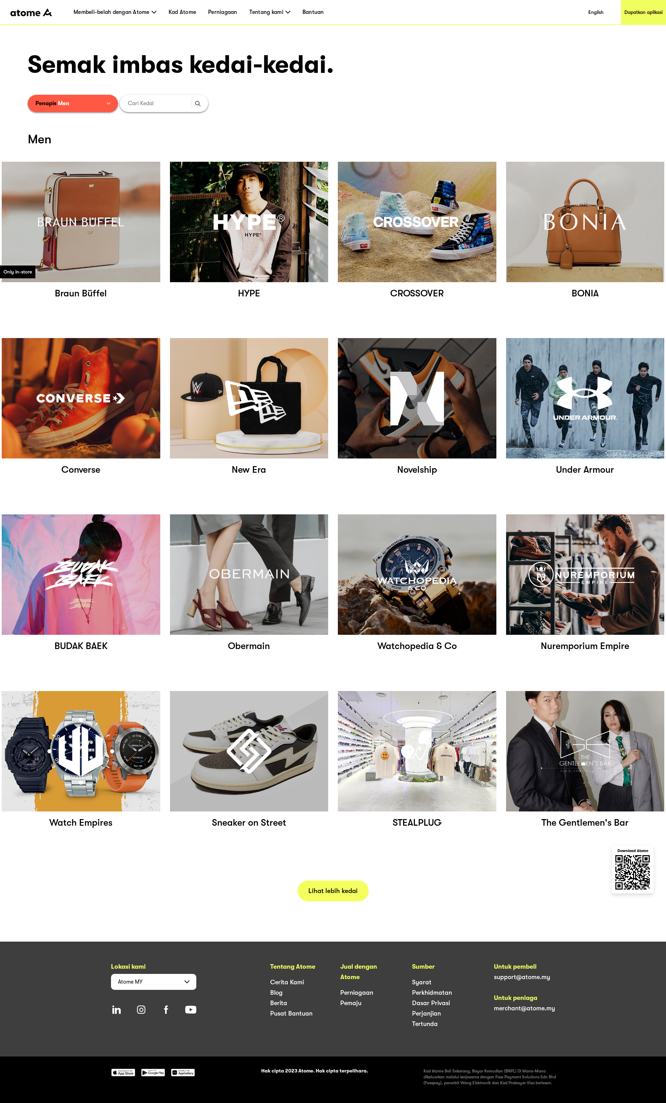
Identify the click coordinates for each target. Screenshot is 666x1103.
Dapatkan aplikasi (643, 12)
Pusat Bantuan (291, 1013)
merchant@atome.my (524, 1008)
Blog (276, 992)
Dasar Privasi (431, 1003)
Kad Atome (182, 12)
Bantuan (313, 12)
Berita (278, 1003)
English (596, 12)
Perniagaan (222, 12)
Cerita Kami (287, 982)
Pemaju (350, 1003)
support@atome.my (522, 977)
